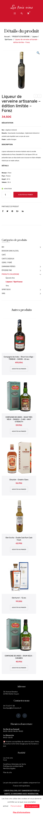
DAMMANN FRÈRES (8, 266)
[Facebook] (3, 211)
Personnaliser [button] (16, 806)
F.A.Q (5, 760)
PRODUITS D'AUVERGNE (21, 37)
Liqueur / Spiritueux (14, 282)
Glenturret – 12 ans (19, 598)
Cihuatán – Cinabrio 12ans (18, 480)
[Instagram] (24, 715)
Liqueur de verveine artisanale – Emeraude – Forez (35, 96)
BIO (3, 247)
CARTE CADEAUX (8, 259)
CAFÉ (4, 255)
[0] (28, 13)
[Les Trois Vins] (21, 7)
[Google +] (17, 211)
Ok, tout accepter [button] (32, 806)
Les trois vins (8, 758)
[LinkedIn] (22, 211)
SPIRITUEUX (6, 290)
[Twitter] (7, 211)
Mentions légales (9, 768)
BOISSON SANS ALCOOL (10, 251)
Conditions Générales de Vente (14, 764)
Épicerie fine (10, 278)
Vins (7, 286)
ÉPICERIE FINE (7, 270)
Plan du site (7, 773)
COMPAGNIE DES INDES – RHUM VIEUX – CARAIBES (19, 657)
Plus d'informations (21, 812)
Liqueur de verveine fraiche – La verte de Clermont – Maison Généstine (39, 96)
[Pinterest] (12, 211)
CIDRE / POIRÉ (7, 263)
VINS (3, 293)
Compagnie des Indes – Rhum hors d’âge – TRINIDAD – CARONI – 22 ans (19, 358)
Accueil (7, 37)
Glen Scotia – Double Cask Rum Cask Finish (19, 539)
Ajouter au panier (25, 194)
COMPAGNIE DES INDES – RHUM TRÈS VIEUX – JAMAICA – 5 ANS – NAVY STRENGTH (19, 419)
